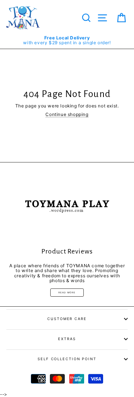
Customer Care (67, 319)
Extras (67, 339)
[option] (67, 40)
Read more (67, 292)
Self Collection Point (67, 359)
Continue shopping (66, 114)
